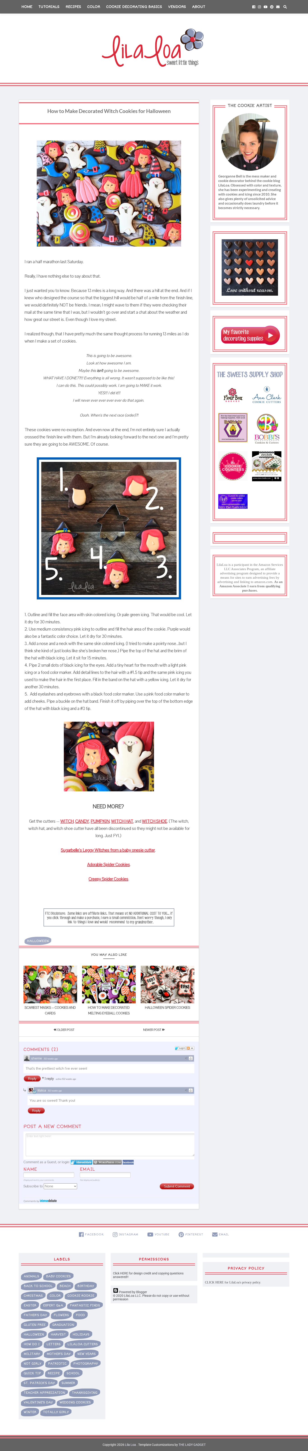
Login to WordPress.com (107, 1162)
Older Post (65, 1030)
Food (80, 1315)
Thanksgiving (84, 1393)
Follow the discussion (190, 1048)
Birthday (85, 1286)
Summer (68, 1383)
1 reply (50, 1078)
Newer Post (152, 1030)
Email (87, 1169)
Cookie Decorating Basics (134, 7)
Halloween (38, 941)
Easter (30, 1305)
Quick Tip (32, 1373)
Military (32, 1354)
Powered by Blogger (132, 1292)
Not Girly (32, 1364)
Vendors (177, 7)
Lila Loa (130, 1444)
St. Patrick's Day (39, 1383)
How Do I (32, 1344)
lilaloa (42, 1090)
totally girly (56, 1412)
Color (93, 7)
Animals (31, 1276)
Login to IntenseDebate (81, 1162)
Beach (65, 1286)
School (73, 1373)
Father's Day (35, 1315)
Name (30, 1169)
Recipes (73, 7)
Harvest (58, 1334)
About (198, 7)
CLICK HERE (214, 1282)
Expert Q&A (53, 1305)
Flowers (61, 1315)
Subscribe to (33, 1186)
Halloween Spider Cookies (167, 1007)
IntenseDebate (48, 1200)
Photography (85, 1364)
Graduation (63, 1325)
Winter (30, 1412)
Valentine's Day (38, 1402)
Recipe (54, 1373)
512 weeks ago (50, 1058)
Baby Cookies (58, 1276)
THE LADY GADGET (192, 1444)
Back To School (38, 1286)
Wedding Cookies (75, 1402)
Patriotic (57, 1364)
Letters (53, 1344)
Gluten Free (35, 1325)
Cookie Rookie (80, 1296)
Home (26, 7)
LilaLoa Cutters (82, 1344)
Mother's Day (59, 1354)
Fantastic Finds (85, 1305)
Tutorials (49, 7)
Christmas (33, 1296)
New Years (86, 1354)
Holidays (81, 1334)
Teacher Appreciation (44, 1393)
